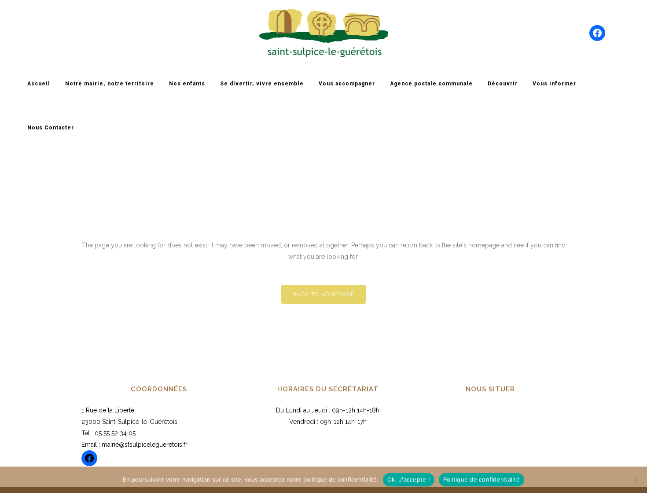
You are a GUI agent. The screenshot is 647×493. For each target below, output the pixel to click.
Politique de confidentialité (481, 479)
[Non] (636, 479)
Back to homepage (323, 294)
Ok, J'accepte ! (408, 479)
